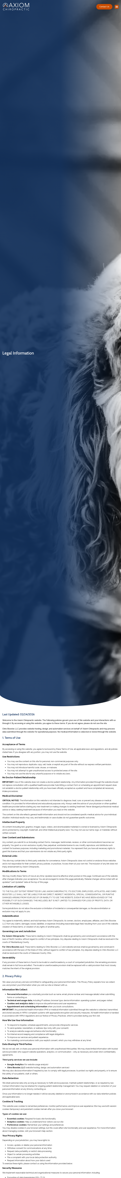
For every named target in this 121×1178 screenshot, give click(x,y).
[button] (117, 7)
